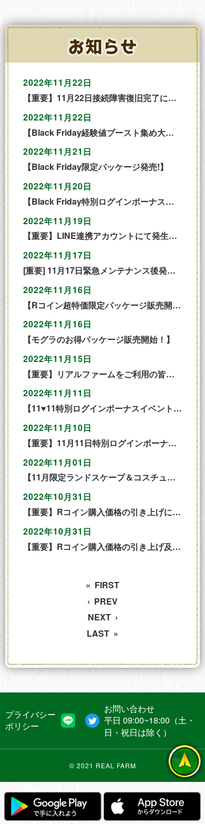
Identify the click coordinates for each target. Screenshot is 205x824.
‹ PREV (102, 601)
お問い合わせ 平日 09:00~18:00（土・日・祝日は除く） (149, 720)
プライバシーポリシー (30, 720)
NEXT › (103, 617)
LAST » (102, 633)
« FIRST (102, 585)
